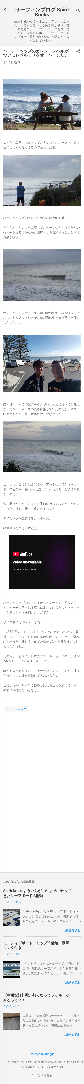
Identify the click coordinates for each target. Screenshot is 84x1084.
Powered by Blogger (42, 1054)
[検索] (78, 11)
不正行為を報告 (42, 1075)
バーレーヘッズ (16, 709)
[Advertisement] (42, 837)
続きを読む (73, 930)
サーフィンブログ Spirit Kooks (42, 12)
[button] (78, 52)
